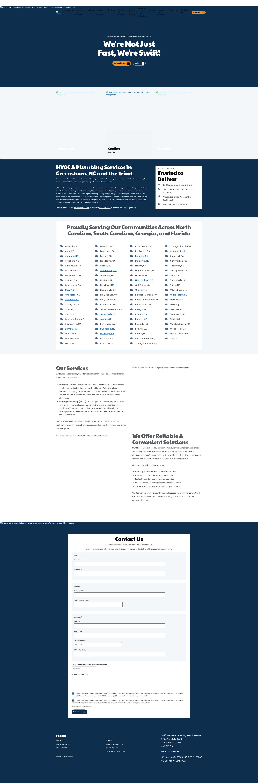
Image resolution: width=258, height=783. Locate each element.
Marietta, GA (141, 256)
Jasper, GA (105, 319)
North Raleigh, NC (144, 280)
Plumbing (68, 10)
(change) (75, 3)
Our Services (61, 748)
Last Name (78, 569)
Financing (173, 10)
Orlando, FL (141, 290)
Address (77, 622)
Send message (79, 712)
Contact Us (184, 11)
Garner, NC (106, 265)
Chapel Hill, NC (72, 294)
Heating (90, 10)
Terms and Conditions (115, 751)
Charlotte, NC (72, 299)
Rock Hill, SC (141, 319)
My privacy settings (114, 744)
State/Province (80, 640)
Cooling (111, 10)
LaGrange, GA (107, 333)
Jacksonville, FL (108, 314)
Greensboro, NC (108, 270)
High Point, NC (107, 285)
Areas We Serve (63, 744)
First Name (78, 560)
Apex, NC (69, 251)
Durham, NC (71, 328)
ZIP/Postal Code (80, 650)
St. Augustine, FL (178, 251)
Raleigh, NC (141, 309)
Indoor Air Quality (132, 12)
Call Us (137, 63)
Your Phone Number (81, 600)
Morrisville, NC (142, 260)
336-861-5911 (197, 12)
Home (58, 741)
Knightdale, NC (107, 328)
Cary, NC (69, 290)
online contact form (81, 208)
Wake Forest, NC (178, 294)
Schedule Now (120, 63)
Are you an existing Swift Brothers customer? (89, 665)
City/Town (78, 631)
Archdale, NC (71, 256)
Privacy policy (112, 748)
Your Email (78, 591)
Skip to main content (5, 3)
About (152, 10)
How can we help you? (80, 674)
